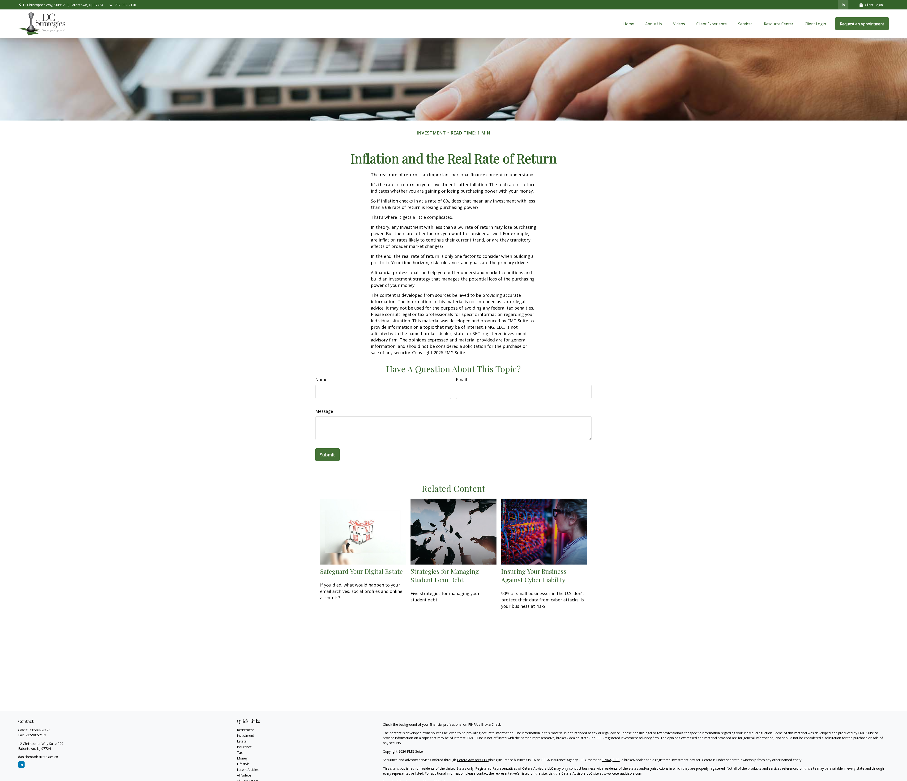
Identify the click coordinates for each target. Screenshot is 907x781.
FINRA (606, 760)
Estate (242, 741)
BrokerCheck (491, 724)
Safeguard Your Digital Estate (361, 571)
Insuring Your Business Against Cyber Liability (534, 575)
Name (321, 379)
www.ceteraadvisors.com (623, 773)
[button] (628, 24)
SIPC (616, 760)
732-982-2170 (125, 5)
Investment (245, 735)
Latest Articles (248, 769)
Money (242, 758)
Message (324, 411)
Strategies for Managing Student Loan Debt (445, 575)
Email (461, 379)
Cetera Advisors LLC (472, 760)
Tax (240, 752)
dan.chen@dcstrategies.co (38, 757)
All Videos (244, 775)
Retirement (245, 730)
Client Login (874, 5)
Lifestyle (243, 764)
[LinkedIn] (843, 4)
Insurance (244, 747)
